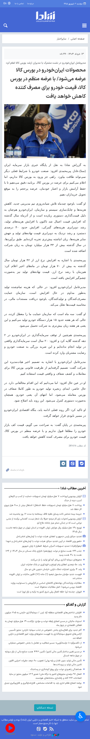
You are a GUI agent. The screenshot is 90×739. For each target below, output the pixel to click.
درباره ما (30, 3)
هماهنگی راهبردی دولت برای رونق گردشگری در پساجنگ (56, 669)
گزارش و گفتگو (76, 604)
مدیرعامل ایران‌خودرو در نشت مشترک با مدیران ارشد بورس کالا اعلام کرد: (45, 63)
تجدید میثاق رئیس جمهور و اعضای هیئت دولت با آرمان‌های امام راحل (49, 536)
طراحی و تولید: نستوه (41, 735)
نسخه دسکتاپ (45, 708)
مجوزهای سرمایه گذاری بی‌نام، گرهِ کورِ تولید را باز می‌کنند (56, 560)
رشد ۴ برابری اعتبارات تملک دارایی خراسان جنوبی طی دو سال (53, 569)
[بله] (45, 729)
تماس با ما (19, 3)
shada (45, 16)
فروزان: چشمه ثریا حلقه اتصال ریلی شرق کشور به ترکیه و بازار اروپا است (49, 592)
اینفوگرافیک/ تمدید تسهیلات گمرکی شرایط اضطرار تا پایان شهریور (52, 546)
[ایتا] (38, 729)
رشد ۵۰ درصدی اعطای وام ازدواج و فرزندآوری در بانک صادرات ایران (51, 564)
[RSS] (51, 729)
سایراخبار (61, 39)
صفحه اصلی (78, 39)
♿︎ (81, 716)
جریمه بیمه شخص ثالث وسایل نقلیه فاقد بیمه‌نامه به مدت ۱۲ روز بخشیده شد (45, 514)
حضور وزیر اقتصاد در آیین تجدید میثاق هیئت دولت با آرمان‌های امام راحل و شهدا (44, 541)
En (5, 3)
